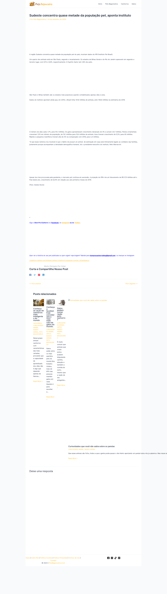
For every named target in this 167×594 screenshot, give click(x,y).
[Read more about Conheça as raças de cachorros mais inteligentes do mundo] (38, 302)
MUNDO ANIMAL (90, 449)
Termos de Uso (74, 558)
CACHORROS (37, 323)
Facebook (55, 223)
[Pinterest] (39, 275)
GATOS (48, 333)
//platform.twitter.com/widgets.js (41, 260)
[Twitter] (35, 275)
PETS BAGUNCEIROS (50, 342)
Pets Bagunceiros (111, 4)
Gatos (134, 4)
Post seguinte (131, 283)
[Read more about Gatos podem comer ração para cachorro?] (61, 302)
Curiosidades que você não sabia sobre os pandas (91, 446)
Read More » (38, 381)
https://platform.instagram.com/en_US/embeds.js (71, 260)
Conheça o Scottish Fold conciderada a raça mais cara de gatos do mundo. (50, 317)
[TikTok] (115, 558)
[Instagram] (112, 558)
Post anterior (35, 283)
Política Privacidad (60, 558)
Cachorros (125, 4)
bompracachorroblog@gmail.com (102, 255)
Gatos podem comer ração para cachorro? (61, 314)
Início (100, 4)
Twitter (77, 223)
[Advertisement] (83, 37)
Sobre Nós (35, 558)
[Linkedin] (43, 275)
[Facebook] (30, 275)
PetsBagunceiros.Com (57, 563)
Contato (53, 560)
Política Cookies (46, 558)
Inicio (28, 558)
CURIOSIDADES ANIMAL (76, 449)
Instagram (65, 223)
